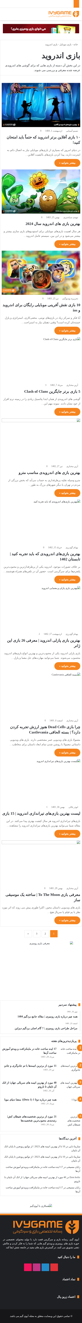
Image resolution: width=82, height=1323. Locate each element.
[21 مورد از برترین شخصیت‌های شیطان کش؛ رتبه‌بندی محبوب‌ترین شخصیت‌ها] (69, 1122)
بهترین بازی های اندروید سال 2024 (53, 224)
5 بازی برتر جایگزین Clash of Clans (52, 391)
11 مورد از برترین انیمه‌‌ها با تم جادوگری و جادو (30, 1065)
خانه (75, 44)
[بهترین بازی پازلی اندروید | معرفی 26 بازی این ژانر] (41, 608)
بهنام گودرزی (72, 547)
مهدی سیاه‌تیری (70, 217)
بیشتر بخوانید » (67, 162)
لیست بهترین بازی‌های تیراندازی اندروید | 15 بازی (41, 813)
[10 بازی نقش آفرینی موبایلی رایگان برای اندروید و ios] (41, 273)
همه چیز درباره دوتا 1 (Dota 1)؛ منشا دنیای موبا (30, 1099)
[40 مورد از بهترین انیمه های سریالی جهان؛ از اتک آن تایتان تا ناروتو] (69, 1088)
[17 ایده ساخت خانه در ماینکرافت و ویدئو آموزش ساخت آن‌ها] (69, 1054)
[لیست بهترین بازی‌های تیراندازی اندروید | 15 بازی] (41, 781)
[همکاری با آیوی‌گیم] (41, 1205)
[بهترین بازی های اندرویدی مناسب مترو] (41, 440)
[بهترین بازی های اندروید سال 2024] (41, 191)
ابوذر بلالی (73, 807)
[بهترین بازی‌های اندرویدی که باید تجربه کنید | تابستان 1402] (41, 522)
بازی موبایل (65, 44)
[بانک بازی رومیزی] (41, 28)
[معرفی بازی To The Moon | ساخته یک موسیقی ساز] (41, 862)
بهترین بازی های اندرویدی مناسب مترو (49, 472)
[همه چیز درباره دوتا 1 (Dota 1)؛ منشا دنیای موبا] (69, 1105)
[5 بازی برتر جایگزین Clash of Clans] (41, 359)
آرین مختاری (72, 385)
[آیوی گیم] (64, 13)
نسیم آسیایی (72, 131)
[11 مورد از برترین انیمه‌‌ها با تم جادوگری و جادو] (69, 1071)
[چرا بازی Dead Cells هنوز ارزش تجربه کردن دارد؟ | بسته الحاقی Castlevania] (41, 695)
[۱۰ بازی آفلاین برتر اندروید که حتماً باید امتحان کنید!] (41, 105)
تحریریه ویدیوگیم (70, 298)
